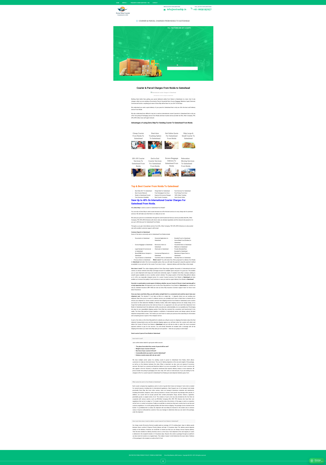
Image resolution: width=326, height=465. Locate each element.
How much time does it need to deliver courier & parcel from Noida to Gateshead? (155, 421)
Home (117, 2)
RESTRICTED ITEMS (134, 455)
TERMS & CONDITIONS (156, 455)
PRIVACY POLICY (144, 455)
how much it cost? (138, 338)
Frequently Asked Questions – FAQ (140, 2)
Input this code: (172, 65)
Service (124, 2)
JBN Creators (178, 455)
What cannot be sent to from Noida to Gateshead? (147, 382)
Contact (155, 2)
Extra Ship (167, 455)
